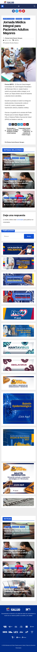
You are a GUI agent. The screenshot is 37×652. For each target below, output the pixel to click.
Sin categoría (22, 197)
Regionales (27, 18)
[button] (34, 6)
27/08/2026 (9, 533)
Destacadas (7, 158)
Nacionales (19, 18)
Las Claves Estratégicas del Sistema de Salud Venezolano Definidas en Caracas (17, 162)
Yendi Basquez (20, 186)
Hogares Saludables (9, 18)
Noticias (22, 158)
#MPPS (16, 40)
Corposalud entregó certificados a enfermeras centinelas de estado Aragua (24, 131)
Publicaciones (8, 231)
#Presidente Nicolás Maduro (10, 43)
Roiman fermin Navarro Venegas (13, 38)
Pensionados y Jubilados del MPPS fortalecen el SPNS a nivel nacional (12, 131)
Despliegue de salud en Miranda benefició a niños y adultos (18, 182)
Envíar (29, 236)
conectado (20, 219)
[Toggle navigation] (18, 6)
